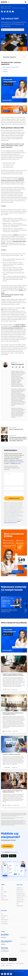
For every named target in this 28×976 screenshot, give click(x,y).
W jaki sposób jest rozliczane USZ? (11, 67)
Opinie (2, 893)
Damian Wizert (7, 689)
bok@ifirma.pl (3, 937)
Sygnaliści (3, 965)
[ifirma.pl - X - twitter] (5, 974)
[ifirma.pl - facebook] (2, 974)
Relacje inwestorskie (20, 963)
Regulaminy (3, 963)
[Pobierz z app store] (4, 855)
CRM (17, 903)
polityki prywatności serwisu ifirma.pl (12, 522)
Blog (2, 913)
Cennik (2, 889)
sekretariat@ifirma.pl (5, 950)
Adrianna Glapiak (7, 731)
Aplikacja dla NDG (20, 901)
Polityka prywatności (11, 963)
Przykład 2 (5, 71)
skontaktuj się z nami (15, 463)
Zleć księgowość (7, 846)
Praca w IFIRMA (4, 891)
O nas (2, 887)
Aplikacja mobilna (20, 905)
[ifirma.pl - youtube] (11, 974)
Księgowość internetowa (21, 895)
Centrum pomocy (4, 915)
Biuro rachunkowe (20, 891)
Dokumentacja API (4, 923)
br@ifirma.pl (3, 944)
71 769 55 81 (23, 944)
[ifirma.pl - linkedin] (8, 974)
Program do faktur (20, 897)
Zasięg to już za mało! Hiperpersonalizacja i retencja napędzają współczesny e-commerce (13, 674)
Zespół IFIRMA (7, 767)
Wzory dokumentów (4, 919)
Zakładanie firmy (20, 887)
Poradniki (2, 917)
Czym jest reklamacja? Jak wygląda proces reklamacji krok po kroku (13, 791)
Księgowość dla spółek (21, 893)
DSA (10, 965)
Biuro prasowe (3, 895)
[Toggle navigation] (25, 2)
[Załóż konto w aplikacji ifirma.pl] (14, 89)
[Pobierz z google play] (12, 855)
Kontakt (2, 897)
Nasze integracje (4, 921)
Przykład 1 (5, 69)
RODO (7, 965)
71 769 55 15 (23, 937)
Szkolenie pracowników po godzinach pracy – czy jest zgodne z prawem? (13, 713)
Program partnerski (4, 899)
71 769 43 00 (23, 950)
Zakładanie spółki (20, 889)
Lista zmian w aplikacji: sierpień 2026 (11, 754)
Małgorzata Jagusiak (7, 8)
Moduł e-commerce (20, 899)
